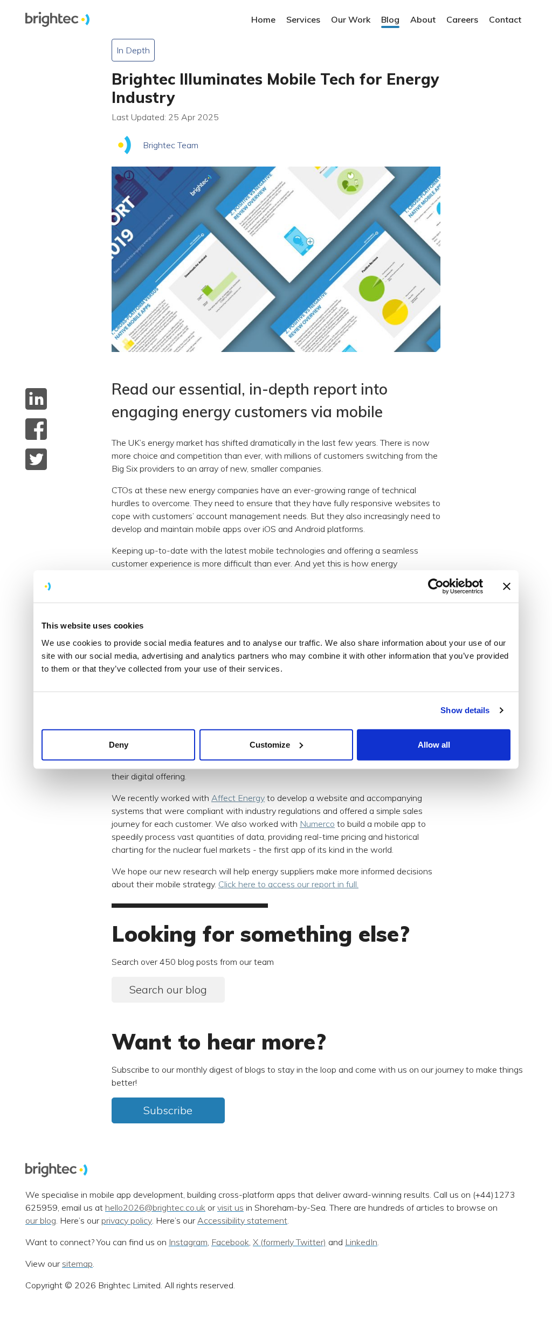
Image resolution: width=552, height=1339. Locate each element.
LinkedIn (361, 1242)
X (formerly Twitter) (289, 1242)
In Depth (133, 50)
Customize (270, 744)
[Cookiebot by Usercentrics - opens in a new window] (436, 586)
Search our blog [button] (168, 989)
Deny (118, 744)
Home (263, 19)
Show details (464, 710)
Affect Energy (238, 797)
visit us (230, 1208)
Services (303, 19)
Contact (505, 19)
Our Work (350, 19)
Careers (462, 19)
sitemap (77, 1264)
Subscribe (167, 1110)
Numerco (317, 823)
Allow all (434, 744)
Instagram (188, 1242)
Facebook (230, 1242)
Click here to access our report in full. (288, 884)
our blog (40, 1221)
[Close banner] (506, 586)
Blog (390, 19)
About (423, 19)
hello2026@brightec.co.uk (155, 1208)
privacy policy (126, 1221)
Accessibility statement (242, 1221)
